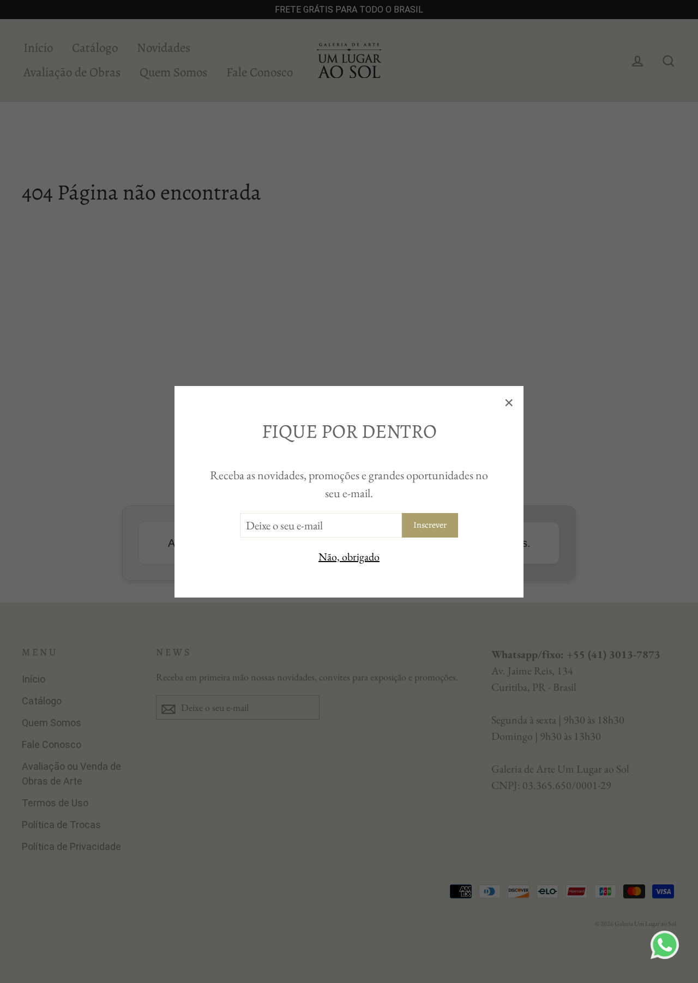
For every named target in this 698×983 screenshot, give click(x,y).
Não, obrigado (349, 556)
